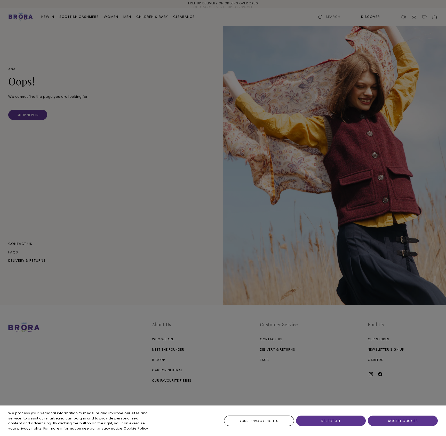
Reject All (331, 421)
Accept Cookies (403, 421)
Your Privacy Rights (259, 421)
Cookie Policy (136, 428)
